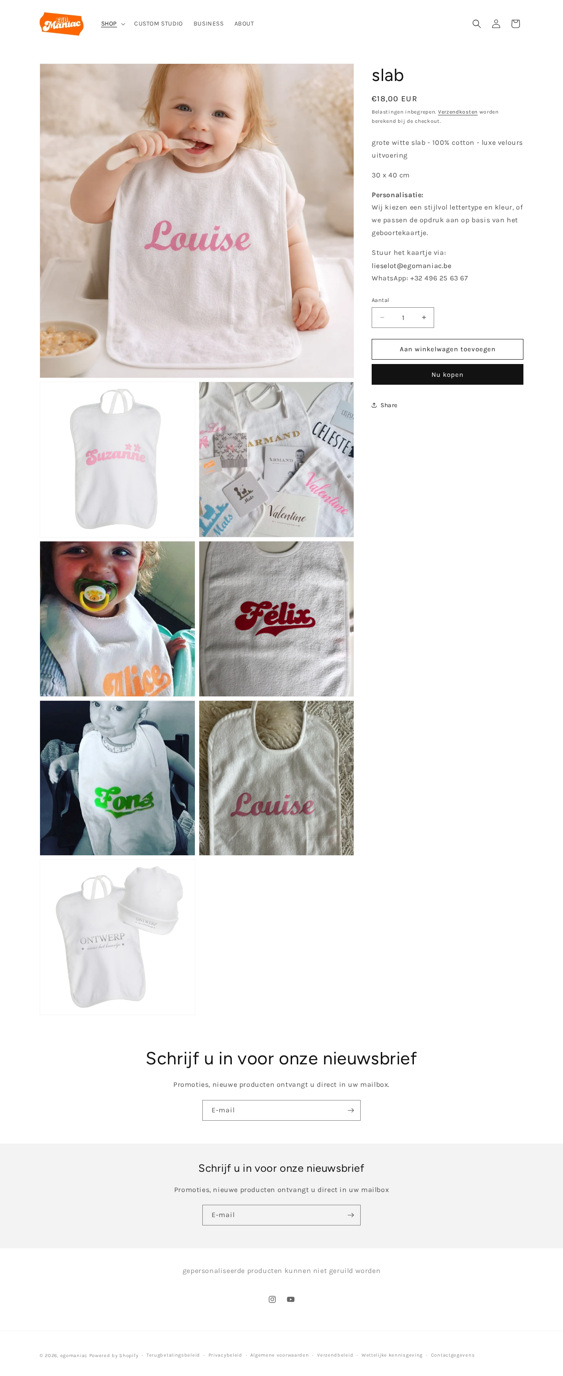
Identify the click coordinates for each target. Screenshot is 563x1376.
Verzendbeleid (335, 1355)
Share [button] (389, 405)
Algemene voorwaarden (279, 1355)
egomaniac (74, 1355)
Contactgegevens (453, 1355)
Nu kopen (447, 374)
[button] (112, 24)
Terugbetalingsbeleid (173, 1355)
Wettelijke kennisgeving (392, 1355)
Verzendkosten (458, 112)
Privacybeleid (225, 1355)
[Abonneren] (350, 1110)
